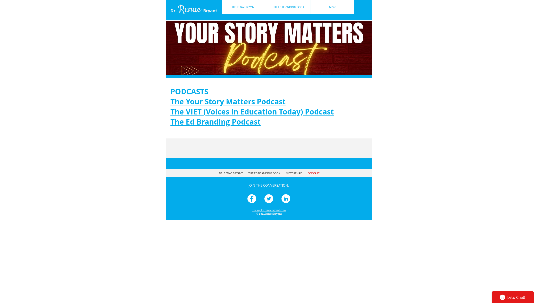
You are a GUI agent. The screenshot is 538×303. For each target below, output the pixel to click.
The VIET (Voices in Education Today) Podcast (252, 112)
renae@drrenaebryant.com (269, 210)
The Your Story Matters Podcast (228, 102)
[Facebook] (251, 198)
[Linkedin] (285, 198)
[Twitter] (268, 198)
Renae (197, 9)
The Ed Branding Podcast (215, 122)
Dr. (174, 10)
